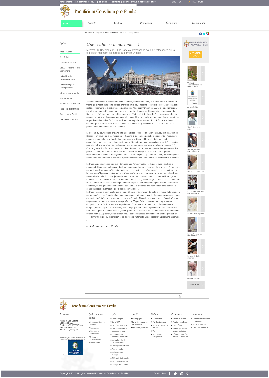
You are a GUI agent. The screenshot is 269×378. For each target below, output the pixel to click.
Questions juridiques (140, 328)
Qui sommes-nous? (96, 316)
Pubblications (95, 343)
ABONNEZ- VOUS (195, 54)
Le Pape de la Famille (69, 119)
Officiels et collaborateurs (95, 338)
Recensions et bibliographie (158, 335)
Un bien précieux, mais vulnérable (194, 150)
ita (194, 1)
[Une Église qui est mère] (196, 118)
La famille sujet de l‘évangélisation (118, 341)
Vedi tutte (194, 284)
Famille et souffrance (181, 322)
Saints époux (178, 325)
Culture (118, 22)
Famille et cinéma (159, 322)
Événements (172, 22)
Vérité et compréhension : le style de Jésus (194, 85)
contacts (116, 1)
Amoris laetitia (192, 107)
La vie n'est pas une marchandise (195, 235)
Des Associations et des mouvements (119, 330)
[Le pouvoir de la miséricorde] (196, 247)
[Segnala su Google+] (207, 34)
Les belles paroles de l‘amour (161, 326)
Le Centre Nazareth (200, 328)
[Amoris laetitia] (196, 98)
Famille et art (157, 319)
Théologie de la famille (69, 109)
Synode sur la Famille (69, 114)
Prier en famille (66, 98)
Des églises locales (68, 62)
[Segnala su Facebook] (200, 34)
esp (181, 1)
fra (188, 1)
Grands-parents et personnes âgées (180, 330)
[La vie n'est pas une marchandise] (196, 225)
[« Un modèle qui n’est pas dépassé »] (196, 182)
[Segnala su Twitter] (204, 34)
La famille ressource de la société (140, 323)
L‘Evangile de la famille (69, 93)
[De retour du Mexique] (196, 162)
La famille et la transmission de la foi (120, 335)
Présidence (94, 328)
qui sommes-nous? (84, 1)
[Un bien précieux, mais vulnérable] (196, 140)
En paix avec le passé (195, 214)
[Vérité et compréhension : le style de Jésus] (196, 74)
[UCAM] (75, 355)
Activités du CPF (199, 324)
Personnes (146, 22)
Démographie (137, 319)
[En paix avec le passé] (196, 204)
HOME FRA (90, 33)
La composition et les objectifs (98, 323)
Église (64, 23)
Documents (198, 22)
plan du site (103, 1)
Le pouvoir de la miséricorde (193, 257)
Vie (154, 331)
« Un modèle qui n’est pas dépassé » (195, 192)
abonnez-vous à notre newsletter (139, 1)
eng (174, 1)
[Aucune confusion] (196, 269)
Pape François (110, 33)
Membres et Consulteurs (94, 332)
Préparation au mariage (70, 104)
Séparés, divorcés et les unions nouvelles (181, 335)
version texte (66, 1)
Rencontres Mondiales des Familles (201, 320)
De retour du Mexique (195, 171)
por (200, 1)
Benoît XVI (64, 57)
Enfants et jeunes (179, 319)
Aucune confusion (194, 278)
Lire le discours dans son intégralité (102, 226)
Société (92, 22)
